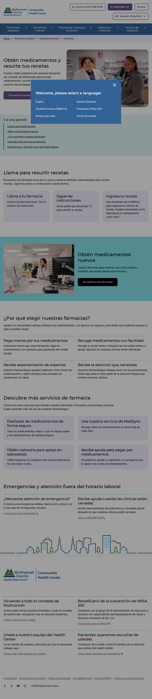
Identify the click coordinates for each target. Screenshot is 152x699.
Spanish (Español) (86, 101)
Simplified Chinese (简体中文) (51, 109)
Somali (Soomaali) (86, 116)
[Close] (114, 85)
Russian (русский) (45, 116)
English (40, 101)
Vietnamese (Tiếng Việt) (89, 109)
